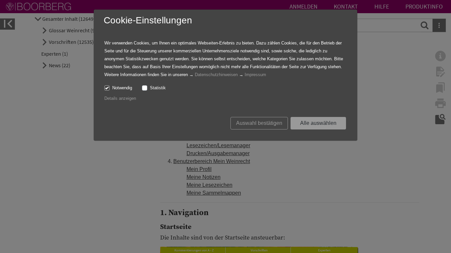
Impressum (255, 74)
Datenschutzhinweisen (216, 74)
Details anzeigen (120, 98)
